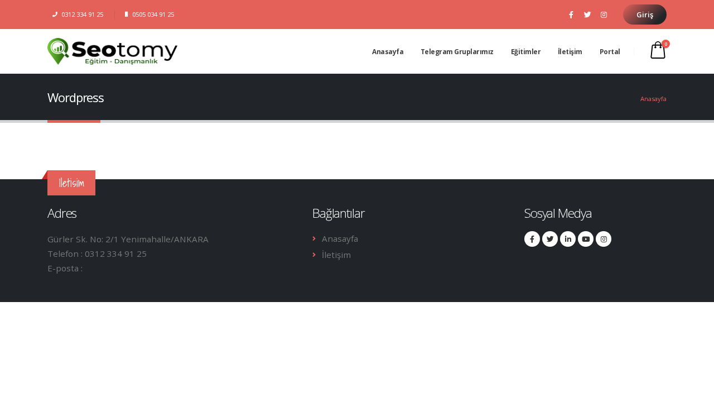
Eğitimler (526, 51)
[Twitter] (587, 14)
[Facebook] (571, 14)
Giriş (644, 14)
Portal (610, 51)
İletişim (570, 51)
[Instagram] (603, 14)
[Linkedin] (568, 239)
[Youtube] (586, 239)
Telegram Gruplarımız (457, 51)
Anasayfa (387, 51)
